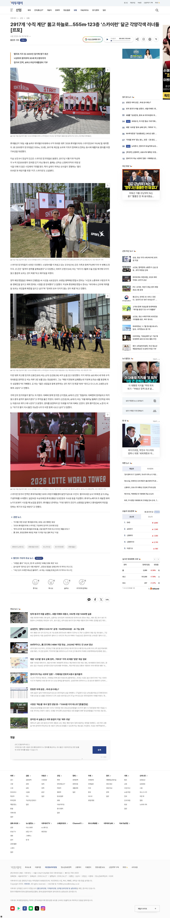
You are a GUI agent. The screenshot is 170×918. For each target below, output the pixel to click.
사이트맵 (135, 867)
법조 (125, 780)
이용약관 (38, 867)
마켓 (11, 776)
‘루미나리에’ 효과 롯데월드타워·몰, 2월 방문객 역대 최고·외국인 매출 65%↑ (41, 529)
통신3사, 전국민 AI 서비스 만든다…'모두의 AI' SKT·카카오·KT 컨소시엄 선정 (145, 300)
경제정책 (75, 780)
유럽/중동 (91, 800)
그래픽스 (28, 836)
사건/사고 (127, 788)
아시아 (90, 796)
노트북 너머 (143, 804)
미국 (89, 788)
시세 (11, 788)
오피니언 (143, 776)
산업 (18, 10)
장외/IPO (13, 792)
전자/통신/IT (38, 10)
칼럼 (141, 800)
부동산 (43, 776)
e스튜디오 (44, 827)
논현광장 (142, 784)
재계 (29, 10)
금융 (27, 776)
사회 (125, 776)
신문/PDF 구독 (148, 3)
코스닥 (150, 517)
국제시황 (13, 813)
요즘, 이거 (29, 832)
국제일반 (91, 784)
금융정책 (28, 780)
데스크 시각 (143, 792)
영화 (11, 836)
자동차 (49, 10)
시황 (11, 784)
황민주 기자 (14, 40)
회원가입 (132, 3)
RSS (156, 3)
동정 (125, 804)
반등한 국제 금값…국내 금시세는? (44, 689)
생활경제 (75, 788)
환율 (11, 809)
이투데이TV (45, 823)
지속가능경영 (123, 823)
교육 (125, 784)
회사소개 (28, 867)
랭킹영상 (44, 832)
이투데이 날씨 (108, 823)
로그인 (126, 3)
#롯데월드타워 (33, 547)
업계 (42, 784)
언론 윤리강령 (41, 888)
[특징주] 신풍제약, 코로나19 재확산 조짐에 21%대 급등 (146, 152)
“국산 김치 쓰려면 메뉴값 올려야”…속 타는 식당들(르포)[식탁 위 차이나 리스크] (42, 570)
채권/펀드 (13, 804)
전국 (125, 796)
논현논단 (142, 780)
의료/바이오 (85, 10)
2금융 (28, 792)
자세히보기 (39, 558)
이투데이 (13, 18)
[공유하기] (137, 39)
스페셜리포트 (61, 823)
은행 (27, 784)
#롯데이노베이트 (18, 547)
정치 (107, 776)
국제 (89, 776)
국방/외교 (109, 788)
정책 (42, 788)
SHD (128, 522)
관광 (11, 827)
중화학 (57, 10)
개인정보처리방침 (51, 867)
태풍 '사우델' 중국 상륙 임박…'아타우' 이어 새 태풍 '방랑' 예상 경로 (58, 659)
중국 (89, 792)
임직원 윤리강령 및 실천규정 (67, 888)
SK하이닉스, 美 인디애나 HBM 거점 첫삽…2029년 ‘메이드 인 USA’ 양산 (61, 644)
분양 (42, 792)
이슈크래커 (29, 827)
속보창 (139, 3)
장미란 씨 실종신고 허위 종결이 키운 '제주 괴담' (50, 719)
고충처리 (78, 867)
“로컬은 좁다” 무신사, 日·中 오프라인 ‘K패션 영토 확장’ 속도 (35, 563)
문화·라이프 (14, 823)
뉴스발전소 (29, 823)
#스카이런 (46, 547)
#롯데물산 (71, 547)
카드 (27, 796)
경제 (74, 776)
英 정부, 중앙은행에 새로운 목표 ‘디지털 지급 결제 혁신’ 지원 (35, 532)
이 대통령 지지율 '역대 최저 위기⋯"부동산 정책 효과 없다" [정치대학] (141, 388)
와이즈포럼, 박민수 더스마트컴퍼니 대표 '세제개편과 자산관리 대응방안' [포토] (141, 453)
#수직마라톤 (59, 547)
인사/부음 (127, 800)
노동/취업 (127, 792)
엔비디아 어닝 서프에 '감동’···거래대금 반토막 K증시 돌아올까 (56, 674)
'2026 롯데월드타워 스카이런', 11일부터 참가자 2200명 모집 (35, 525)
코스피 (131, 517)
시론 (141, 788)
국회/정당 (109, 784)
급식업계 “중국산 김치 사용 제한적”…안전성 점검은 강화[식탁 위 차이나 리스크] (42, 567)
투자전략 (150, 469)
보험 (27, 788)
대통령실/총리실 (111, 780)
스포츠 (12, 848)
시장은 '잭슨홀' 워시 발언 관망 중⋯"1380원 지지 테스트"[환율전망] (59, 704)
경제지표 (75, 784)
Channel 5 (77, 823)
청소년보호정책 (66, 867)
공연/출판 (13, 844)
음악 (11, 840)
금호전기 (130, 529)
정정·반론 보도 (100, 867)
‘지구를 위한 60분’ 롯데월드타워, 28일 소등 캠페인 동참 (34, 522)
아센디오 (130, 548)
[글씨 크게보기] (156, 39)
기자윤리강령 (51, 888)
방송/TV (13, 832)
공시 (11, 780)
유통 (75, 10)
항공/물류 (66, 10)
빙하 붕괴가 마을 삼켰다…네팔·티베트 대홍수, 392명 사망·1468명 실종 (60, 614)
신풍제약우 (130, 542)
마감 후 (142, 796)
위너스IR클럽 (92, 823)
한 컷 (27, 840)
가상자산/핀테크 (31, 800)
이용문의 (88, 867)
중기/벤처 (95, 10)
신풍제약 (130, 535)
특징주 (131, 469)
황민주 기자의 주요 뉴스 (23, 558)
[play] (107, 39)
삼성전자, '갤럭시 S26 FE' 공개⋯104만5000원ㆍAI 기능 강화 (57, 629)
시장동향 (44, 780)
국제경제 (91, 780)
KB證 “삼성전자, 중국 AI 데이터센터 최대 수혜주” (144, 115)
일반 (104, 10)
